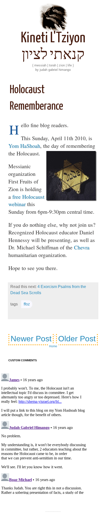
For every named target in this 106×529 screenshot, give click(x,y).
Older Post (77, 338)
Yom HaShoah (24, 145)
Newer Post (31, 338)
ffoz (27, 304)
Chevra (81, 247)
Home (53, 346)
